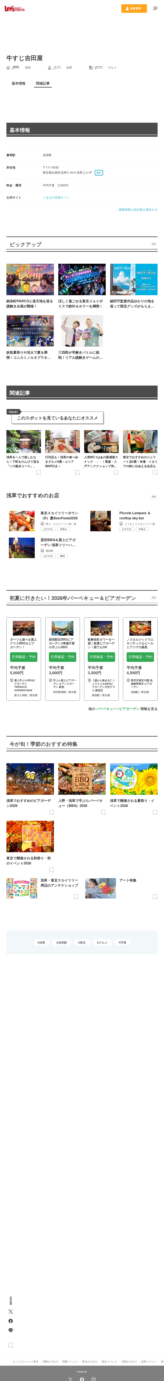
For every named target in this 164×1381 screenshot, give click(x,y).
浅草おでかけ (129, 1361)
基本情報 (20, 129)
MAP (99, 172)
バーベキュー (106, 708)
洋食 (123, 942)
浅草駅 (62, 942)
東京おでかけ (90, 1361)
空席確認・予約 (24, 657)
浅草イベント (149, 1361)
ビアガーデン (129, 708)
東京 (83, 942)
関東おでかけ (50, 1361)
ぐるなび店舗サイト (56, 197)
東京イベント (109, 1361)
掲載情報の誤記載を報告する (138, 209)
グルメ (103, 942)
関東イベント (70, 1361)
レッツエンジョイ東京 (26, 1361)
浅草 (42, 942)
